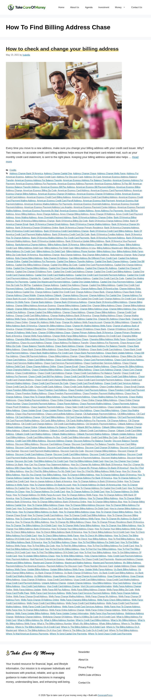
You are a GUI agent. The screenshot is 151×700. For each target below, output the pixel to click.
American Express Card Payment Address (111, 190)
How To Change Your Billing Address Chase (72, 529)
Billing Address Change (91, 244)
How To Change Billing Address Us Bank (38, 512)
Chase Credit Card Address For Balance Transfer (97, 373)
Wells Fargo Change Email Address (30, 596)
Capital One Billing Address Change (32, 264)
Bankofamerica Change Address (30, 244)
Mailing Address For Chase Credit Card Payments (90, 559)
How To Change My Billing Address (32, 522)
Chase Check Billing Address (78, 369)
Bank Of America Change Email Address (49, 224)
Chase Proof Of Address (17, 407)
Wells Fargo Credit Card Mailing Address (85, 603)
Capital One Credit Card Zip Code (108, 278)
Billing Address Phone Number (80, 251)
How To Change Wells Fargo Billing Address (79, 525)
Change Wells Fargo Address (37, 336)
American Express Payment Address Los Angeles (48, 207)
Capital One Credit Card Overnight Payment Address (100, 275)
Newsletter (84, 652)
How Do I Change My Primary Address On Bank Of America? (99, 468)
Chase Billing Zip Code (131, 356)
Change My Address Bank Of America (45, 319)
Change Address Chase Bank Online (123, 292)
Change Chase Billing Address (101, 312)
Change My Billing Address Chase (54, 325)
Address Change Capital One (58, 173)
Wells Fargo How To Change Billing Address (27, 610)
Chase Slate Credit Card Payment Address (85, 407)
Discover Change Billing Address (100, 451)
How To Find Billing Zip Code (41, 545)
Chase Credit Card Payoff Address (86, 383)
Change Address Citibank (49, 295)
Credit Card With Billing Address (30, 440)
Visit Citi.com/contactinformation (96, 586)
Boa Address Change (49, 254)
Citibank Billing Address (113, 427)
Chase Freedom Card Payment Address (87, 390)
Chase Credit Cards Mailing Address (80, 386)
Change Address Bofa (129, 288)
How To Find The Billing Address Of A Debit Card (55, 552)
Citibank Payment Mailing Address (93, 434)
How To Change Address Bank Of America (115, 474)
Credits (12, 170)
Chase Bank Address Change (69, 346)
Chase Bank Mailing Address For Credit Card (51, 353)
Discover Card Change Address (30, 447)
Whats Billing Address (109, 623)
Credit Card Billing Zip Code (104, 437)
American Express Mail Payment (99, 200)
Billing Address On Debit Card (50, 251)
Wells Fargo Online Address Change (66, 610)
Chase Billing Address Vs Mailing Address (99, 356)
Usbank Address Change (54, 583)
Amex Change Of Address (102, 214)
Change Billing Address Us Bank (63, 309)
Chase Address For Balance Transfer (70, 342)
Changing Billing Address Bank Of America (35, 339)
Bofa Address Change (120, 254)
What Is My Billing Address (123, 620)
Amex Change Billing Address (74, 214)
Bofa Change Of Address (56, 258)
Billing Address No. (133, 248)
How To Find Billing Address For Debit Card (98, 542)
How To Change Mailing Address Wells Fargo (78, 518)
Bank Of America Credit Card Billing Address (111, 231)
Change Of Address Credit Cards (123, 329)
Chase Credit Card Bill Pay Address (45, 376)
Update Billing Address (38, 569)
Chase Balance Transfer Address (38, 346)
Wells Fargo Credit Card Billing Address (46, 603)
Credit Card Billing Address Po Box (43, 437)
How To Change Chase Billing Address (114, 512)
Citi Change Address (117, 420)
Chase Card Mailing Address (68, 359)
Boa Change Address (71, 254)
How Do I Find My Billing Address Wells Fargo (99, 471)
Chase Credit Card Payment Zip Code (50, 383)
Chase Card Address (16, 359)
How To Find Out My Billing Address (62, 549)
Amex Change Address (48, 214)
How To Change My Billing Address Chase (70, 522)
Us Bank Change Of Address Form (81, 573)
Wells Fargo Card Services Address (47, 593)
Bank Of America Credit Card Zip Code (71, 234)
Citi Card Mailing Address (104, 417)
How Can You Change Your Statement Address (47, 464)
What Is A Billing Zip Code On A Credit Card (94, 616)
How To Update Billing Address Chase (36, 556)
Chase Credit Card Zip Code (19, 386)
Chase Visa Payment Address (29, 413)
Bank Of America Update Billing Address (84, 241)
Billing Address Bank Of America (63, 244)
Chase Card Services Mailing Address (24, 363)
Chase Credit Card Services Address (122, 383)
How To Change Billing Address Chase (45, 505)
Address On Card (92, 177)
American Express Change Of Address (57, 194)
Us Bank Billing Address (125, 569)
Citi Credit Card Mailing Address (69, 424)
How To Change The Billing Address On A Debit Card (31, 525)
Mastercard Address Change (129, 559)
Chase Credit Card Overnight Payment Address (100, 380)
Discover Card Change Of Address (102, 447)
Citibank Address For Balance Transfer (56, 427)
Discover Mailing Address (113, 457)
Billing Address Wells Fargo (130, 251)
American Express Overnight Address (91, 204)
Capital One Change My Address (101, 268)
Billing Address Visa (106, 251)
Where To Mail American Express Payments (27, 633)
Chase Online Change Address (65, 400)
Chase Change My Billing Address (126, 366)
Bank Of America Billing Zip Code (72, 221)
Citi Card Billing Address (53, 417)
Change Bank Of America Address (70, 302)
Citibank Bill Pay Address (89, 427)
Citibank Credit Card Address (64, 430)
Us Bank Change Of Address (49, 573)
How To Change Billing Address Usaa (77, 512)
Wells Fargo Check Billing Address (113, 600)
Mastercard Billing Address (19, 562)
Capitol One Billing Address (102, 285)
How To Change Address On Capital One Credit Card (101, 488)
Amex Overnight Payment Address (54, 217)
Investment (103, 7)
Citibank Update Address (123, 434)
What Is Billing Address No (30, 620)
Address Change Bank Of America (26, 173)
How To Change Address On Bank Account (50, 484)
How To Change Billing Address (103, 498)
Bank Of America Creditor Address (107, 234)
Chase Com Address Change (107, 369)
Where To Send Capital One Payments (68, 633)
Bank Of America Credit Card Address (24, 231)
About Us (74, 7)
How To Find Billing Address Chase (60, 542)
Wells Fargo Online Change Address (102, 610)
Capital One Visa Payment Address (117, 281)
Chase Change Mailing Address (94, 366)
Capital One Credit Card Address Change (73, 271)
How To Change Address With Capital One (35, 498)
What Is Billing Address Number (59, 620)
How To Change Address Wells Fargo (80, 495)
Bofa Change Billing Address (28, 258)
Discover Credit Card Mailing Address (108, 454)
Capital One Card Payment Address (96, 264)
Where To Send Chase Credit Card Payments (110, 633)
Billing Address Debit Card (30, 248)
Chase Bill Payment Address (33, 356)
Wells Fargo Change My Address (101, 596)
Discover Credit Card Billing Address (70, 454)
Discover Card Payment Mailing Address (39, 451)
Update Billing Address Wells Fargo (67, 569)
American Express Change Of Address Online (99, 194)
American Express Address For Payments (36, 183)
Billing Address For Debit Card (58, 248)
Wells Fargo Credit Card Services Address (82, 606)
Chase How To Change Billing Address (41, 397)
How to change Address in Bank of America (51, 481)
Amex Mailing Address (26, 217)
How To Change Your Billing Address (118, 525)
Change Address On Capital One (43, 298)
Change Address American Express (62, 288)
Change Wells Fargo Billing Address (69, 336)
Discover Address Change (59, 440)
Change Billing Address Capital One (74, 305)
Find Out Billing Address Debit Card (86, 461)
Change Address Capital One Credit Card (55, 292)
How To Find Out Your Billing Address (98, 549)
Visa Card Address (122, 583)
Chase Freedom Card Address (52, 390)
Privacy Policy (85, 667)
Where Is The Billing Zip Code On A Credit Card (85, 630)
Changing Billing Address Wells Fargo (107, 339)
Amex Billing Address (25, 214)
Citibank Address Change (130, 424)
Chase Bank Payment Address (89, 353)
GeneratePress (105, 695)
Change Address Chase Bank (90, 292)
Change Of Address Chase (60, 329)
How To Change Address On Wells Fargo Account (37, 495)
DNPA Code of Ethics (89, 675)
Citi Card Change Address (78, 417)
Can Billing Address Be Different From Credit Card (93, 258)
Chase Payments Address (125, 403)
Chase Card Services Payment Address (63, 363)
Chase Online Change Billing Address (99, 400)
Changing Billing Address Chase (72, 339)
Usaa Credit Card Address (60, 579)
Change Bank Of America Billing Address (107, 302)
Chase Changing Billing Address (47, 369)
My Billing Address (132, 562)
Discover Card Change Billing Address (65, 447)
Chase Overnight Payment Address (39, 403)
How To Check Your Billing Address (90, 539)
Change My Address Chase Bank (114, 319)
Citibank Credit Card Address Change (97, 430)
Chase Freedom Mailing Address (31, 393)
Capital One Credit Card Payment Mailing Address (66, 278)
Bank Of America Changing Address (121, 227)
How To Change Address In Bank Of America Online (98, 481)
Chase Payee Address (68, 403)
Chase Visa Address (82, 410)
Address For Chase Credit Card (40, 177)
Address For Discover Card (69, 177)
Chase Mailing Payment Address (33, 400)
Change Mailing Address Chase (107, 315)
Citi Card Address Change (27, 417)
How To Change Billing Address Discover (85, 505)
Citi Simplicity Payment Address (101, 424)
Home (61, 7)
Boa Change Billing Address (95, 254)
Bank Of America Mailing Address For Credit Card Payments (60, 237)
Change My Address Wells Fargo (45, 322)
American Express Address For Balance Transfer (38, 180)
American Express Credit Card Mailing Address (95, 197)
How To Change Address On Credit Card (45, 491)
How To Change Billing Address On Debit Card (86, 508)
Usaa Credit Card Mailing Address (122, 579)
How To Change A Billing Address (78, 474)
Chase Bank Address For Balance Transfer (105, 346)
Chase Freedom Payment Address (64, 393)
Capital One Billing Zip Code (64, 264)
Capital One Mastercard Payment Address (49, 281)
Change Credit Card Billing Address (32, 315)
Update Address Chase (125, 566)
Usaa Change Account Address (91, 576)
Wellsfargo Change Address (28, 616)
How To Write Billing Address (69, 556)
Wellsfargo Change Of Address (57, 616)
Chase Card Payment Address (98, 359)
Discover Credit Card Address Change (33, 454)
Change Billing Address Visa (122, 309)
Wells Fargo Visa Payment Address (107, 613)
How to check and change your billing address (62, 49)
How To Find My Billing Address (71, 545)
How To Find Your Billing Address (95, 552)
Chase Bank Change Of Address (73, 349)
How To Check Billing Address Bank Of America (59, 532)
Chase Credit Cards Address (48, 386)
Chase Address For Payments (104, 342)
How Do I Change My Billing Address (50, 468)
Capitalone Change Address (45, 285)
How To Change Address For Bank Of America (89, 478)
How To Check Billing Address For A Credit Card (106, 532)
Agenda (88, 7)
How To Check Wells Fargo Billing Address (51, 539)
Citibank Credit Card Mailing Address (33, 434)
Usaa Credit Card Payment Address (23, 583)
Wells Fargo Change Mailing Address (66, 596)
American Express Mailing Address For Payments (48, 204)
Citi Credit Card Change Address (37, 424)
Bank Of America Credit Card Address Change (66, 231)
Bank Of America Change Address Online (109, 221)
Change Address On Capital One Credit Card (81, 298)
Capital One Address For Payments (38, 261)
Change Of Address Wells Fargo (21, 332)
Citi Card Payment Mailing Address (23, 420)
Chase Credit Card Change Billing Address (55, 380)
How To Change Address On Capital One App (52, 488)
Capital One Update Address (85, 281)
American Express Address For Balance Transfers (87, 180)
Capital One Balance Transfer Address (75, 261)
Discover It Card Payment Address (54, 457)
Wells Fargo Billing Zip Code (120, 589)
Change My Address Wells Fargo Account (82, 322)
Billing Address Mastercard (110, 248)
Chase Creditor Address (111, 386)
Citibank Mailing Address (64, 434)
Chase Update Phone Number (56, 410)
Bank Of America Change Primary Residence (81, 227)
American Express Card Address (74, 190)
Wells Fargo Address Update (27, 589)
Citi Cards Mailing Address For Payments (86, 420)
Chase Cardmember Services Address (102, 363)
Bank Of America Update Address (48, 241)
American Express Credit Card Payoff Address (59, 200)
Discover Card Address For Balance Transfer (93, 444)
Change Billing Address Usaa (94, 309)
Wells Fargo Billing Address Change (88, 589)
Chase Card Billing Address (40, 359)
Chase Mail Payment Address (75, 397)
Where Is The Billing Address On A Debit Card (83, 627)
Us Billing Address (43, 576)
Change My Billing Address (116, 322)
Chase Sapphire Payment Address (47, 407)
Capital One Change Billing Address (30, 268)
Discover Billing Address (27, 444)
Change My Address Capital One (81, 319)
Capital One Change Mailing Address (66, 268)
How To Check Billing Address (20, 532)
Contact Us (136, 7)
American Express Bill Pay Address (58, 187)
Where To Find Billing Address (123, 630)
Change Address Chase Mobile (21, 295)
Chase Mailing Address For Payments (109, 397)
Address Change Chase (84, 173)
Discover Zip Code (24, 461)
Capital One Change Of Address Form (33, 271)
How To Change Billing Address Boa (104, 501)
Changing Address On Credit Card (104, 336)
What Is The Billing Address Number (54, 623)
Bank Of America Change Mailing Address (90, 224)
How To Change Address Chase (50, 478)
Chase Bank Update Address (119, 353)
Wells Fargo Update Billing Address (32, 613)
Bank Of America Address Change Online (93, 217)
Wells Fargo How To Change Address (122, 606)
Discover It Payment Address (86, 457)
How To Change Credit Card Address (45, 515)
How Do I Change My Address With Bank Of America (96, 464)
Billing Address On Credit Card (20, 251)
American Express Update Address (77, 210)
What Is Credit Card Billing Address (92, 620)
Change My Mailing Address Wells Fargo (92, 325)
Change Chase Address (73, 312)
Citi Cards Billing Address (53, 420)
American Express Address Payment (75, 183)
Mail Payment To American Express (47, 559)
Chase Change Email (67, 366)
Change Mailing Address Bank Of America (70, 315)
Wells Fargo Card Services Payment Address (88, 593)
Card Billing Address (34, 288)
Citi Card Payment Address (131, 417)
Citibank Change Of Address (35, 430)
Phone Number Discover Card (98, 566)
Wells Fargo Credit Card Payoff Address (41, 606)
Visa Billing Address (101, 583)
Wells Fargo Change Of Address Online (40, 600)
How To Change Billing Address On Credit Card (40, 508)
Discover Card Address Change (55, 444)
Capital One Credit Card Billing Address (113, 271)
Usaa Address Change (64, 576)
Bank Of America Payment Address (108, 237)
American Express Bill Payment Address (95, 187)
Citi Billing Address (126, 413)
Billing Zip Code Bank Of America (22, 254)
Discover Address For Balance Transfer (92, 440)
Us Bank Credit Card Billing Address (116, 573)
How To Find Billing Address (121, 539)
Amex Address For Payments (109, 210)
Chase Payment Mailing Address (95, 403)
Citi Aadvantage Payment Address (99, 413)
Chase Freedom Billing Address (21, 390)
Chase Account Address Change (36, 342)
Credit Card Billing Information (75, 437)
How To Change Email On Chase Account (35, 518)
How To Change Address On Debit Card (85, 491)
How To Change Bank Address (72, 498)
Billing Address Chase (114, 244)
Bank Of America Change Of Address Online (36, 227)
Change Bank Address (41, 302)
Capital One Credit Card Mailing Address (54, 275)
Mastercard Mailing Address (78, 562)
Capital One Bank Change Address (111, 261)
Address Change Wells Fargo (111, 173)
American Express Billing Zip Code (40, 190)
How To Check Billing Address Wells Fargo (58, 535)
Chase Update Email (31, 410)
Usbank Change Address (79, 583)
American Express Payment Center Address (94, 207)
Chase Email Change (134, 386)
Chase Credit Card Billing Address (120, 376)
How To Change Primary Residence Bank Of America (118, 522)
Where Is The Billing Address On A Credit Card (37, 627)
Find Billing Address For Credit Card (51, 461)
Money (118, 7)
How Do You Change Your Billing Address (41, 474)
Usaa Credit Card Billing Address (89, 579)
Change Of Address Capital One (30, 329)
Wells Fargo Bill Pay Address (56, 589)
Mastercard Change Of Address (48, 562)
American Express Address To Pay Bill (113, 183)
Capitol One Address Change (74, 285)
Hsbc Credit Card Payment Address (124, 556)
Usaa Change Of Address (33, 579)
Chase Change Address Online (41, 366)
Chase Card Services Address (129, 359)
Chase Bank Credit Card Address (106, 349)
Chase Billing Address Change (62, 356)
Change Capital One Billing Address (44, 312)
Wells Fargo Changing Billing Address (78, 600)
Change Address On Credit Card (120, 298)
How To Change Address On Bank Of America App (96, 484)
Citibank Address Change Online (21, 427)
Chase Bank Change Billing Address (38, 349)
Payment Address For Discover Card (64, 566)
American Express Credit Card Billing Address (49, 197)
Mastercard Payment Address (107, 562)
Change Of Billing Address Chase (54, 332)
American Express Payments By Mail (40, 210)
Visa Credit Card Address (33, 586)
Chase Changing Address (18, 369)
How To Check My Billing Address (96, 535)
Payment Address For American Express (25, 566)
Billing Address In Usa (85, 248)
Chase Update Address (119, 407)
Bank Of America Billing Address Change (35, 221)
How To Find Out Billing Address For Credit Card (110, 545)
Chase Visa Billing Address (106, 410)
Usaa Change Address (118, 576)
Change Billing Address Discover (30, 309)
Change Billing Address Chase (107, 305)
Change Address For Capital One (105, 295)
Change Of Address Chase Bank (90, 329)
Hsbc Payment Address (17, 559)
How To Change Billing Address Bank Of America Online (59, 501)
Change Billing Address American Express (35, 305)
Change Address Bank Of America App (99, 288)
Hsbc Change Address (95, 556)
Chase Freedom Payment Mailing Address (103, 393)
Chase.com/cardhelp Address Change (63, 413)
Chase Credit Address (25, 373)
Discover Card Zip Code (72, 451)
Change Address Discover (75, 295)
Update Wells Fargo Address (99, 569)
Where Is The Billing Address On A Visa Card (39, 630)
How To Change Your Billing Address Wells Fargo (118, 529)
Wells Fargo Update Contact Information (69, 613)
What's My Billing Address (85, 623)
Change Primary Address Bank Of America (92, 332)
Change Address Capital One (20, 292)
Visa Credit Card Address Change (63, 586)
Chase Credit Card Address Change (55, 373)
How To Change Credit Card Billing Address (85, 515)
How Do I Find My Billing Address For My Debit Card (50, 471)
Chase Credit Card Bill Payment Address (83, 376)
